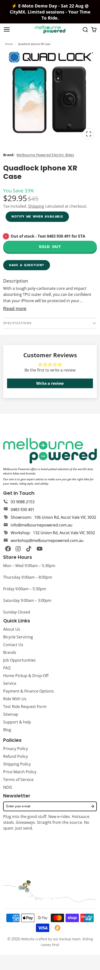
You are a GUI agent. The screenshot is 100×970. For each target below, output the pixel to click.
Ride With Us (14, 698)
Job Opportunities (19, 660)
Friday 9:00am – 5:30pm (24, 588)
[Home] (50, 29)
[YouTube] (39, 549)
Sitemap (10, 714)
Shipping (36, 206)
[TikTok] (29, 549)
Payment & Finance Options (28, 691)
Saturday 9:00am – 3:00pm (27, 600)
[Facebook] (8, 549)
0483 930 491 (22, 509)
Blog (7, 729)
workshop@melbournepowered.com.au (47, 540)
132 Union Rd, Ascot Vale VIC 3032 (64, 532)
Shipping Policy (17, 764)
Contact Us (13, 644)
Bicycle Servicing (18, 637)
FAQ (6, 668)
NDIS (7, 787)
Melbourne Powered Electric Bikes (45, 155)
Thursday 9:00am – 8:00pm (27, 577)
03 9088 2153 (22, 501)
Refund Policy (15, 756)
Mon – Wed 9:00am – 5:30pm (29, 565)
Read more (14, 308)
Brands (9, 652)
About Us (11, 629)
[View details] (50, 450)
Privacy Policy (15, 748)
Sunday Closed (16, 612)
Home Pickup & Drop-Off (26, 675)
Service (9, 683)
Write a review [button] (50, 383)
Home (9, 44)
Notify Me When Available (37, 216)
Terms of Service (18, 779)
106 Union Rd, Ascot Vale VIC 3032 (65, 517)
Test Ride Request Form (25, 706)
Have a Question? (26, 265)
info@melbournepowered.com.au (41, 525)
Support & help (17, 722)
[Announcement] (50, 11)
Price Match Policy (19, 771)
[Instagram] (18, 549)
